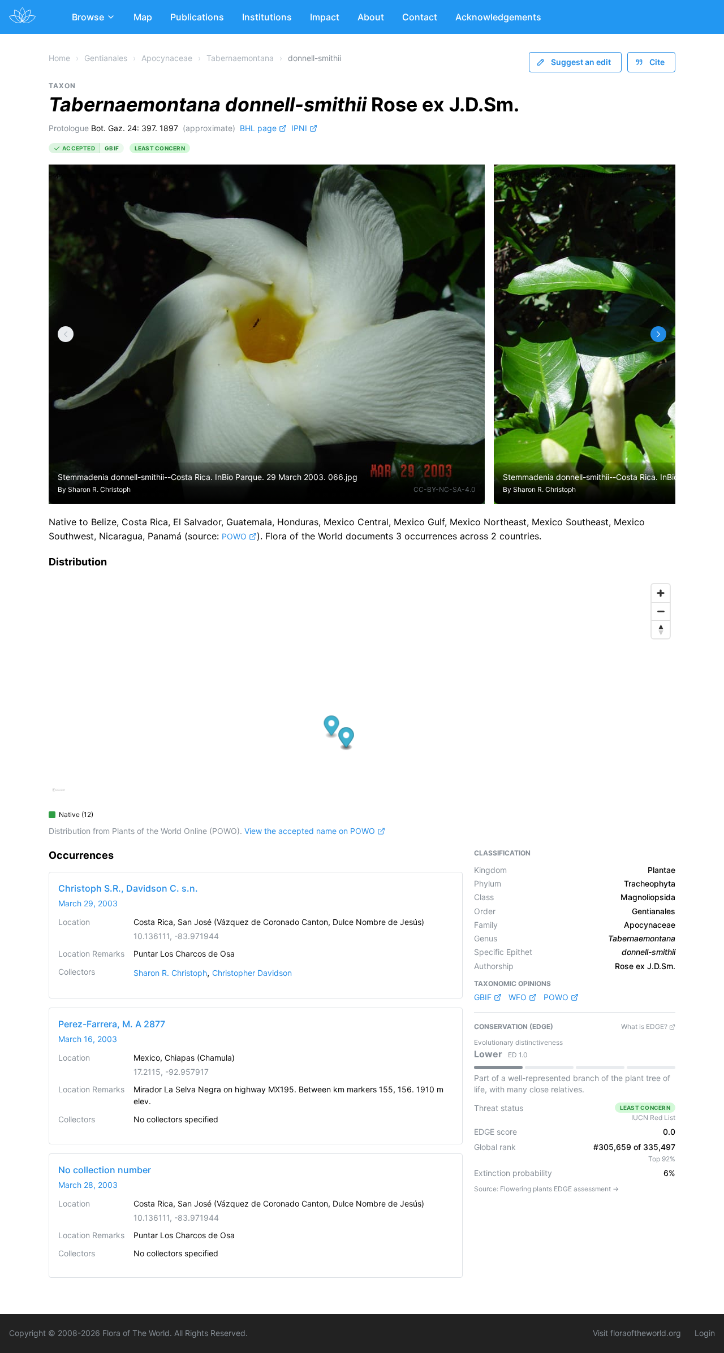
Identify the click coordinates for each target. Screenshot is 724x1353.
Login (705, 1333)
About (370, 17)
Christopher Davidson (252, 973)
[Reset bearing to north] (661, 629)
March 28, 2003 (88, 1185)
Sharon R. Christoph (99, 489)
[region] (362, 691)
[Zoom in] (661, 593)
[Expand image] (467, 182)
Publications (197, 17)
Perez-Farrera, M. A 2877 (111, 1024)
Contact (419, 17)
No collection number (104, 1169)
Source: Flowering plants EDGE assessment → (546, 1189)
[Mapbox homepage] (58, 794)
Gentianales (105, 58)
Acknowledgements (498, 17)
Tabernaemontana (240, 58)
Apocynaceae (166, 58)
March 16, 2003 (87, 1039)
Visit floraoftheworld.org (637, 1333)
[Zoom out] (661, 611)
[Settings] (66, 334)
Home (59, 58)
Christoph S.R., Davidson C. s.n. (128, 888)
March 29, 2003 (88, 903)
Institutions (267, 17)
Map (142, 17)
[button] (331, 726)
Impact (324, 17)
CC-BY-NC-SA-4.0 (444, 489)
